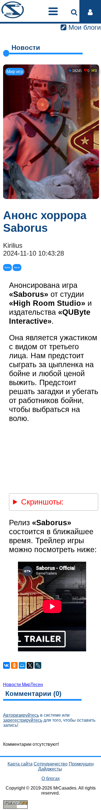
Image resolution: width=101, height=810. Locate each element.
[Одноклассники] (14, 665)
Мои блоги (83, 27)
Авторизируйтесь (21, 715)
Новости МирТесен (23, 684)
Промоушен (81, 764)
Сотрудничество (51, 764)
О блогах (51, 778)
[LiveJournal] (38, 665)
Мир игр (14, 71)
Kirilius (12, 245)
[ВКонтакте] (6, 665)
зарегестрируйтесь (22, 720)
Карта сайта (20, 764)
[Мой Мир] (22, 665)
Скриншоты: (42, 501)
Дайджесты (50, 769)
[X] (30, 665)
